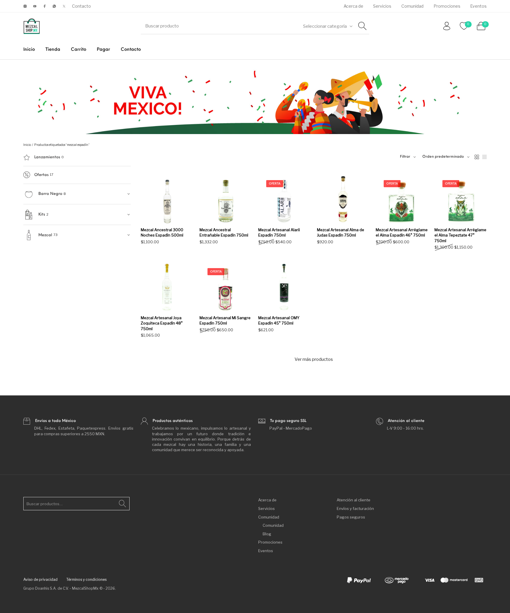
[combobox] (328, 26)
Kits (41, 214)
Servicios (266, 508)
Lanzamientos (47, 157)
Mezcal (45, 235)
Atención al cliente (353, 500)
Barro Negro (50, 194)
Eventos (265, 550)
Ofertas (41, 175)
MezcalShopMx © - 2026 (93, 588)
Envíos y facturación (355, 508)
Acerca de (267, 500)
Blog (267, 534)
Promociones (270, 542)
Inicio (27, 145)
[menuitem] (353, 6)
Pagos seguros (351, 517)
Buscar (123, 503)
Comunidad (268, 517)
